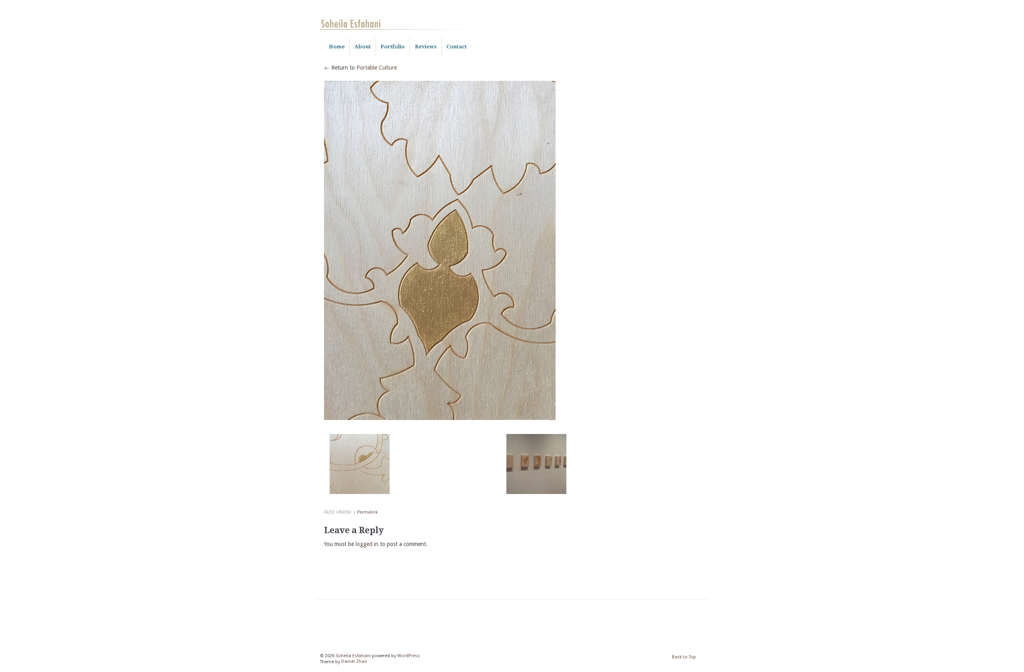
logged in (367, 544)
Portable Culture (376, 67)
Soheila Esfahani (353, 655)
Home (337, 47)
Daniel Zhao (354, 661)
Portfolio (392, 47)
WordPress (408, 655)
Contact (456, 47)
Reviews (426, 47)
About (362, 47)
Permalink (367, 512)
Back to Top (684, 657)
